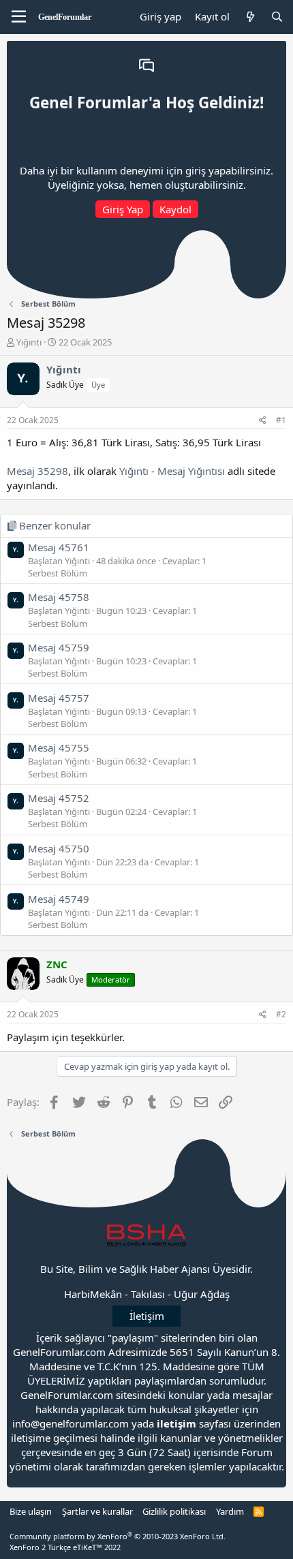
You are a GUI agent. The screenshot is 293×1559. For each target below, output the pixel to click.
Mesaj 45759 (58, 647)
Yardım (230, 1511)
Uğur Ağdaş (202, 1294)
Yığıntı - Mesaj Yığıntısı (172, 471)
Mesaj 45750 (58, 848)
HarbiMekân (93, 1294)
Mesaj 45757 (58, 698)
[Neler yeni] (249, 16)
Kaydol (175, 209)
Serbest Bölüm (57, 573)
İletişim (146, 1316)
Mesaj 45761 (58, 547)
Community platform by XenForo (118, 1536)
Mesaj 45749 (58, 899)
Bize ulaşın (31, 1511)
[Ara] (277, 16)
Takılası (148, 1294)
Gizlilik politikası (174, 1511)
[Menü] (19, 17)
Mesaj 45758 (58, 597)
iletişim (176, 1423)
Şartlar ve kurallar (97, 1511)
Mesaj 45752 (58, 798)
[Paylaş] (262, 421)
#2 (281, 1014)
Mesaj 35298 (37, 471)
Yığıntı (29, 342)
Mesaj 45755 (58, 747)
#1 (281, 420)
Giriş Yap (122, 209)
